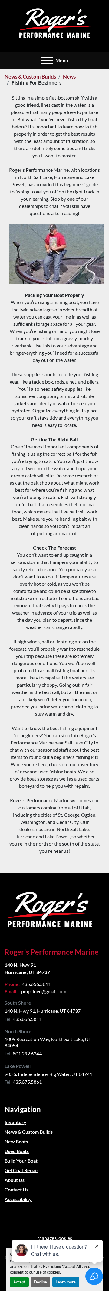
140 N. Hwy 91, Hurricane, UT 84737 (43, 1011)
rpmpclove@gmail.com (42, 991)
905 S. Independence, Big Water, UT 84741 (48, 1074)
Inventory (15, 1122)
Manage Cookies (54, 1238)
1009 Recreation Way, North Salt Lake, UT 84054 (48, 1042)
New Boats (16, 1141)
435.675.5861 (27, 1082)
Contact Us (16, 1189)
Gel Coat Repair (21, 1170)
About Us (15, 1180)
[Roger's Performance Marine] (50, 909)
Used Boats (17, 1151)
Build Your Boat (21, 1160)
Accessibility (18, 1199)
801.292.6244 (27, 1053)
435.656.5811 (36, 984)
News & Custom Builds (30, 76)
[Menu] (47, 60)
